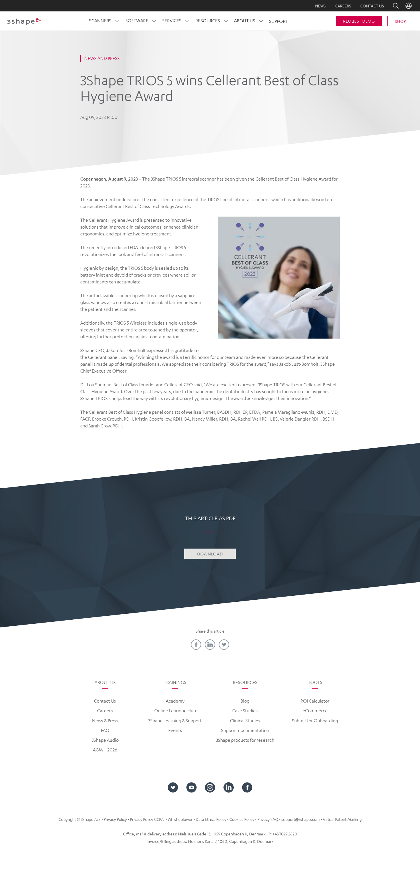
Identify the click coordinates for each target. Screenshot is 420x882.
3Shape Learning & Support (175, 720)
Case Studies (245, 710)
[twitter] (224, 644)
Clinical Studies (245, 720)
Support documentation (245, 730)
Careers (343, 5)
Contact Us (105, 701)
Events (175, 730)
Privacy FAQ (267, 819)
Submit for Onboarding (315, 720)
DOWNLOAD (210, 554)
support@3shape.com (300, 819)
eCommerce (315, 710)
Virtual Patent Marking (342, 819)
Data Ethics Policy (211, 819)
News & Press (105, 720)
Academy (175, 701)
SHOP (400, 21)
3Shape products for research (245, 740)
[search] (392, 5)
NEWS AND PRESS (102, 58)
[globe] (408, 6)
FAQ (105, 730)
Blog (245, 701)
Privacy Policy (115, 819)
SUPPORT (278, 21)
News (320, 5)
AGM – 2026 (105, 750)
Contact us (372, 5)
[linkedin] (210, 644)
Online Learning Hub (175, 710)
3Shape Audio (105, 740)
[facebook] (196, 644)
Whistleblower (180, 819)
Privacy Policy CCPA (147, 819)
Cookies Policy (241, 819)
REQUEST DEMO (359, 20)
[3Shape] (24, 21)
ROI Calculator (315, 701)
